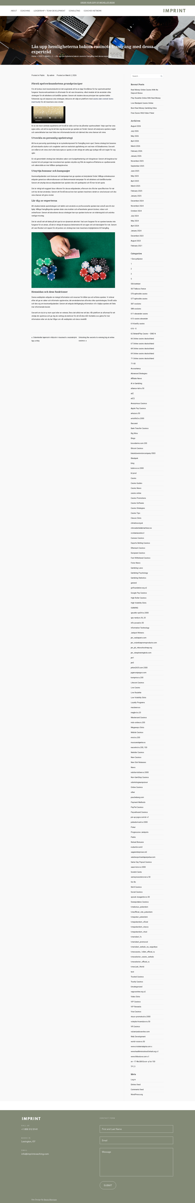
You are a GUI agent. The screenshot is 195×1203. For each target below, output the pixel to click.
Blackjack (134, 458)
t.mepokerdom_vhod (139, 932)
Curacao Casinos (137, 538)
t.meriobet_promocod (139, 942)
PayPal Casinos (137, 807)
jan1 (132, 658)
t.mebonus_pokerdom (139, 907)
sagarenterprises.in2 (139, 852)
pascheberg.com (137, 797)
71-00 (133, 364)
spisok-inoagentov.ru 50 (140, 897)
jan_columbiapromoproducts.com (144, 643)
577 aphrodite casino (139, 299)
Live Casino (135, 688)
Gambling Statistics (138, 578)
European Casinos (138, 553)
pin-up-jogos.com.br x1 (140, 817)
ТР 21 (133, 1066)
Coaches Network (93, 10)
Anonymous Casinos (139, 403)
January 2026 (136, 156)
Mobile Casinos (137, 732)
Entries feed (135, 1084)
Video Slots (135, 997)
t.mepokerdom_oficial (139, 922)
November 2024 (137, 206)
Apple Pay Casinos (138, 408)
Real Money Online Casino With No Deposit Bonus (144, 91)
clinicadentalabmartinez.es (141, 528)
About (14, 10)
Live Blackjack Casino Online (142, 103)
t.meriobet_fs (136, 937)
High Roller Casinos (138, 598)
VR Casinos (135, 1026)
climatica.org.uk (137, 523)
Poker (133, 827)
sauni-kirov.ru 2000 (138, 867)
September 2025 (137, 166)
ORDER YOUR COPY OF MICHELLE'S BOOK (97, 3)
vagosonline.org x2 (138, 992)
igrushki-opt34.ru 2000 (140, 613)
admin (52, 75)
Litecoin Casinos (137, 683)
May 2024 (135, 221)
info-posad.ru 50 (137, 623)
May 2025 (135, 176)
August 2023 (136, 241)
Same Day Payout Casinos (141, 862)
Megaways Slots (137, 727)
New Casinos (136, 757)
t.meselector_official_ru (140, 962)
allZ (132, 393)
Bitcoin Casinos (137, 448)
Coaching (25, 10)
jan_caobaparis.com (138, 638)
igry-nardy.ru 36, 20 (138, 618)
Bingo (133, 438)
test (132, 972)
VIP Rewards (136, 1007)
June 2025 (135, 171)
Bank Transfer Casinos (140, 428)
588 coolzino (136, 309)
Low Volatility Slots (138, 697)
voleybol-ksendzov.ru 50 (140, 1022)
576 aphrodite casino (139, 294)
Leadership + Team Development (49, 10)
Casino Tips (135, 513)
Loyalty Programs (138, 702)
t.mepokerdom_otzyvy (140, 927)
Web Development (138, 1037)
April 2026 (135, 141)
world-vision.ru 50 (138, 1041)
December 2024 (137, 201)
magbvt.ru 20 (136, 712)
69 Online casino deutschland (142, 353)
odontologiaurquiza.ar (139, 782)
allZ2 (133, 398)
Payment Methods (138, 802)
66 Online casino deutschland (142, 339)
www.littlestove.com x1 (140, 1056)
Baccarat (134, 423)
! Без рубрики (136, 259)
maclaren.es (135, 707)
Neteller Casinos (137, 752)
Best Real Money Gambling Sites (144, 108)
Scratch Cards (136, 872)
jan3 (132, 663)
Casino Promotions (138, 498)
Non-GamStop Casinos (140, 777)
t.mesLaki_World (137, 967)
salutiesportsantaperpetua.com (143, 857)
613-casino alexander (139, 319)
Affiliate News (136, 378)
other (133, 792)
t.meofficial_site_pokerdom (141, 912)
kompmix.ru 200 (137, 677)
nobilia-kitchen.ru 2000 (140, 772)
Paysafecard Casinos (139, 812)
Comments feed (137, 1089)
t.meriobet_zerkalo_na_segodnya (144, 947)
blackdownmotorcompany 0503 (143, 453)
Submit (108, 1185)
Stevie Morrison (50, 1199)
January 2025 (136, 196)
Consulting (74, 10)
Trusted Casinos (137, 977)
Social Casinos (137, 892)
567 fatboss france (138, 289)
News (133, 767)
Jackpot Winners (137, 633)
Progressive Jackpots (139, 832)
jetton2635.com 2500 (139, 668)
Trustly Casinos (137, 982)
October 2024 (136, 211)
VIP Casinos (136, 1002)
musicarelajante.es (138, 742)
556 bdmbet (135, 284)
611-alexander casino (139, 314)
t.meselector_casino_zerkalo (142, 957)
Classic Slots (136, 518)
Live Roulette (136, 693)
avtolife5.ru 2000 (137, 418)
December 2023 (137, 236)
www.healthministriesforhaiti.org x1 (145, 1051)
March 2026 (135, 146)
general (134, 583)
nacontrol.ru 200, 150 (139, 747)
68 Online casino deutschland (142, 349)
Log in (133, 1080)
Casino (133, 478)
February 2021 (136, 246)
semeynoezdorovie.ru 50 (140, 877)
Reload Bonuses (137, 842)
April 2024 (135, 226)
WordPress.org (137, 1094)
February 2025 (136, 191)
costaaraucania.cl (137, 533)
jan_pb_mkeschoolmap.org (141, 648)
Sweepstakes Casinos (140, 902)
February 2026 (136, 151)
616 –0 (133, 329)
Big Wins (134, 433)
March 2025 (135, 186)
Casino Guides (136, 483)
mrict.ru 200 (135, 737)
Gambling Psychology (139, 573)
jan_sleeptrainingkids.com (141, 653)
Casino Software (137, 503)
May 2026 (135, 136)
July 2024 (135, 216)
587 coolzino (136, 304)
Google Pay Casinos (139, 593)
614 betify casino (138, 324)
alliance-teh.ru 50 (137, 388)
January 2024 (136, 231)
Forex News (135, 563)
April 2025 (135, 181)
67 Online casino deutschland (142, 344)
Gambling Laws (137, 568)
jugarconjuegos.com (138, 673)
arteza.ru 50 (135, 413)
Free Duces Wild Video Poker (142, 113)
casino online (136, 493)
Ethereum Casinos (138, 548)
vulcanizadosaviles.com (140, 1032)
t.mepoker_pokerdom (139, 917)
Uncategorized (136, 987)
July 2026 (135, 131)
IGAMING (134, 608)
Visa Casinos (136, 1012)
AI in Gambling (136, 383)
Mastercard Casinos (139, 717)
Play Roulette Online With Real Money (146, 98)
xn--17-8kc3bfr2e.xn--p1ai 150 (143, 1061)
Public (42, 75)
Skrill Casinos (136, 887)
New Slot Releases (138, 762)
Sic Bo (133, 882)
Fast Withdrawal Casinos (140, 558)
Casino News (136, 488)
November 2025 (137, 161)
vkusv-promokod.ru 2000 (140, 1017)
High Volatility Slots (138, 603)
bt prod (133, 473)
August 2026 (136, 126)
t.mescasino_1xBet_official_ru (143, 952)
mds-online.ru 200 (138, 722)
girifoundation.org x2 (139, 588)
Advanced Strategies (139, 373)
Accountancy (136, 368)
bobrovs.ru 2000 (137, 468)
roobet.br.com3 (137, 847)
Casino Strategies (138, 508)
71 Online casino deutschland (142, 358)
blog (132, 463)
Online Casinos (137, 787)
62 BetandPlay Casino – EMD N (143, 334)
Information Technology (140, 628)
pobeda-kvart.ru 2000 (139, 822)
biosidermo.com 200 (139, 443)
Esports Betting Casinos (140, 543)
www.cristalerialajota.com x (141, 1046)
